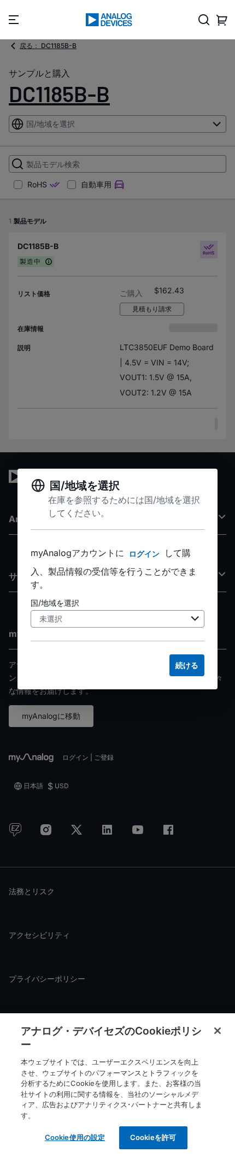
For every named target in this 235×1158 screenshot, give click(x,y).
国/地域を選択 (55, 602)
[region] (117, 1085)
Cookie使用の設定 (75, 1137)
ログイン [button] (144, 553)
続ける (186, 665)
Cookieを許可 (153, 1137)
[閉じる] (217, 1031)
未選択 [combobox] (50, 618)
